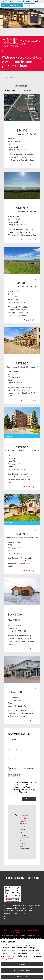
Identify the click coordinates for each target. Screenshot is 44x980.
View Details (28, 164)
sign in (21, 824)
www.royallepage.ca (10, 930)
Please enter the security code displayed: (20, 769)
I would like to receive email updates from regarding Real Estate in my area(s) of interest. (24, 787)
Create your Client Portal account (24, 818)
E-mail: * (11, 758)
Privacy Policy (7, 959)
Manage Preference (22, 970)
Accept (22, 964)
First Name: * (13, 739)
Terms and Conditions (13, 932)
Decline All (22, 976)
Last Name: (12, 749)
